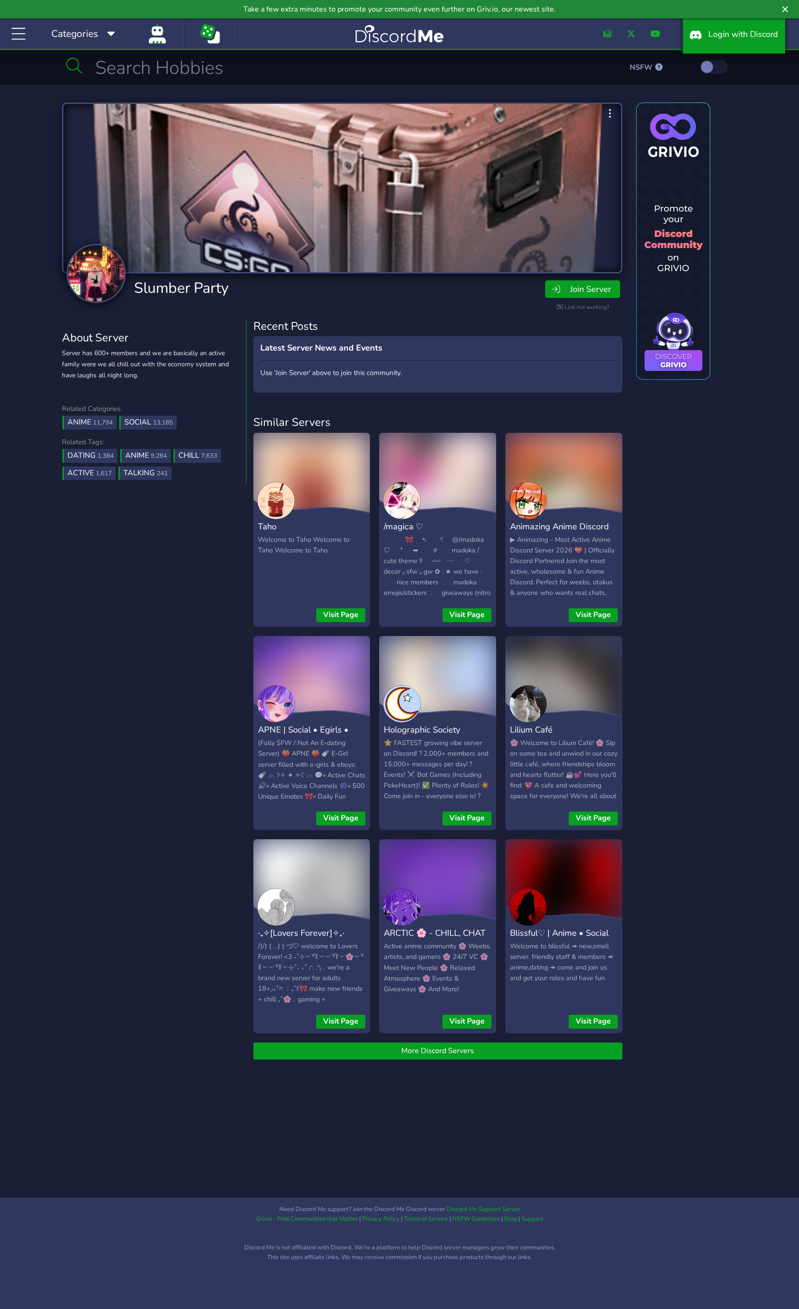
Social (148, 422)
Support (532, 1219)
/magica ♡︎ (403, 526)
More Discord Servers (437, 1051)
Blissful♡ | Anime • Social (559, 933)
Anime (90, 422)
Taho (267, 526)
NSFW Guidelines (476, 1219)
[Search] (74, 65)
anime (146, 455)
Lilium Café (531, 729)
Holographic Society (422, 729)
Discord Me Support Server (483, 1209)
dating (91, 455)
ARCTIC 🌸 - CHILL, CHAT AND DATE (435, 939)
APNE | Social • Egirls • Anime (303, 736)
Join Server (590, 289)
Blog (510, 1219)
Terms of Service (426, 1219)
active (90, 473)
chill (197, 455)
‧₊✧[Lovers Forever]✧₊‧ (301, 933)
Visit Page (340, 615)
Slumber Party (181, 288)
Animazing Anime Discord (559, 526)
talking (145, 473)
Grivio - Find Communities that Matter (307, 1219)
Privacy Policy (381, 1219)
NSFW (642, 67)
